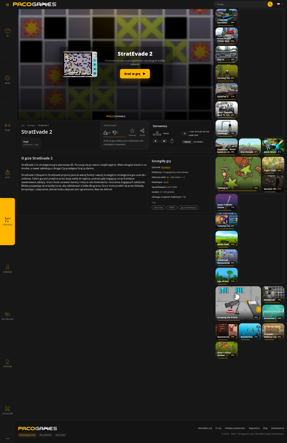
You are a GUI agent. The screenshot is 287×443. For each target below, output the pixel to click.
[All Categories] (7, 438)
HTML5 (172, 207)
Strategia (165, 167)
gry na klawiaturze (188, 207)
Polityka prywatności (235, 428)
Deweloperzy (277, 428)
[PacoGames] (37, 429)
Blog (265, 428)
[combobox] (244, 4)
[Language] (280, 4)
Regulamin (254, 428)
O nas (218, 428)
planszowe (158, 207)
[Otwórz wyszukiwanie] (270, 4)
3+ (168, 177)
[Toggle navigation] (7, 5)
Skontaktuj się (205, 428)
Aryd (166, 182)
